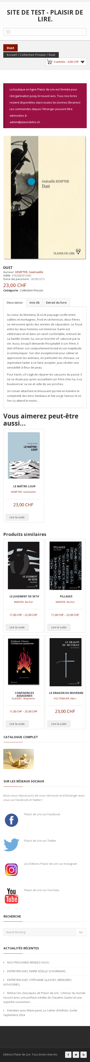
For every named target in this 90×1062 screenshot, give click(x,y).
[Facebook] (68, 1055)
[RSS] (83, 1055)
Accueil (12, 55)
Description (15, 302)
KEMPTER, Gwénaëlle (29, 272)
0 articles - (66, 62)
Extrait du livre (56, 302)
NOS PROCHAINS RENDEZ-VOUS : (28, 962)
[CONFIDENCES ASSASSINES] (24, 662)
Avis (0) (34, 302)
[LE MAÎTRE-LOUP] (24, 456)
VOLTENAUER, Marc (65, 698)
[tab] (14, 302)
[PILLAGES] (65, 566)
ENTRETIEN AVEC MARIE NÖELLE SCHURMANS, (36, 971)
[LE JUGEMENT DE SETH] (24, 566)
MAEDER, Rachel (23, 601)
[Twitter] (76, 1055)
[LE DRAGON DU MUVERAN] (65, 662)
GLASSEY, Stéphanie (23, 698)
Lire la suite (17, 517)
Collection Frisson (33, 55)
